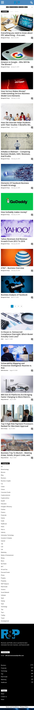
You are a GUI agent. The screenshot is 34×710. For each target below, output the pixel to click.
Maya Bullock (4, 399)
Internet (3, 541)
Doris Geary (4, 428)
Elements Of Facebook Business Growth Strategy (15, 184)
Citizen (3, 489)
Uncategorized (5, 621)
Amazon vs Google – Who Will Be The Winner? (15, 63)
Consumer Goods (5, 492)
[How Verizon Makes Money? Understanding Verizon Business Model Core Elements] (17, 80)
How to (3, 529)
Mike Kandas (4, 370)
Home (11, 11)
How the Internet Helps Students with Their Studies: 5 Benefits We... (16, 123)
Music (2, 561)
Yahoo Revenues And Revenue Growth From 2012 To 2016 (14, 240)
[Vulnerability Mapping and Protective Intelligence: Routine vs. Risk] (17, 352)
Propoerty (3, 581)
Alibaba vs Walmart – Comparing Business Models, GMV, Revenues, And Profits (15, 154)
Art (7, 7)
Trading (3, 615)
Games (3, 518)
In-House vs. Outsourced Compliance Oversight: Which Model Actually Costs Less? (17, 334)
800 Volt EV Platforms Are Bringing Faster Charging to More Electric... (16, 395)
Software (3, 595)
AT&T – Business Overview (12, 268)
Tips (2, 609)
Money (3, 558)
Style (2, 604)
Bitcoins (21, 7)
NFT (2, 566)
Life (2, 549)
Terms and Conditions (12, 707)
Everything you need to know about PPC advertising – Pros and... (17, 34)
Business (3, 478)
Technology (4, 606)
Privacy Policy (24, 707)
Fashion (3, 509)
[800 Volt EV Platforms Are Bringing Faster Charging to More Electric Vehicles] (17, 384)
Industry (3, 532)
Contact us (4, 696)
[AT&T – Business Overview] (17, 257)
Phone (2, 575)
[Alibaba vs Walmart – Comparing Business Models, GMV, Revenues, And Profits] (17, 141)
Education (3, 503)
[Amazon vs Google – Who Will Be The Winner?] (17, 51)
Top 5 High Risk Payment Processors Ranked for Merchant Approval (17, 425)
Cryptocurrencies (5, 495)
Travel (2, 618)
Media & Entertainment (7, 555)
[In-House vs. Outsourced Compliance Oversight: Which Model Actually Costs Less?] (17, 321)
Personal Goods (5, 572)
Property (3, 578)
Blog (26, 7)
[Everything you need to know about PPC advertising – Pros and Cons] (17, 22)
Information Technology (7, 535)
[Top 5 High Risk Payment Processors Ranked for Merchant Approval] (17, 413)
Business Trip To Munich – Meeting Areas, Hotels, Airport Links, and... (16, 454)
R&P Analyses (5, 584)
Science (3, 589)
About (2, 693)
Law (2, 546)
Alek (2, 339)
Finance (3, 512)
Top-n (2, 612)
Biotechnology (13, 7)
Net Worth (3, 563)
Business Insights (6, 481)
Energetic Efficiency (6, 506)
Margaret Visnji (5, 37)
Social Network (5, 592)
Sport (2, 598)
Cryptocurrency (5, 498)
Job (2, 543)
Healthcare (4, 523)
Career (3, 486)
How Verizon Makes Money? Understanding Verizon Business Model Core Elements (15, 93)
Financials (4, 515)
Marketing (3, 552)
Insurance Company (6, 538)
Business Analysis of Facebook (14, 295)
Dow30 (3, 501)
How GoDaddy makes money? (14, 212)
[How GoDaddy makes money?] (17, 201)
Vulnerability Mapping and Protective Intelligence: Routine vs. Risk (16, 365)
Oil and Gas (4, 569)
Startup (3, 601)
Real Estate (4, 586)
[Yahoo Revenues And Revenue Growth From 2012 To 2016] (17, 228)
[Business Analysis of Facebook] (17, 284)
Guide (2, 521)
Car (2, 483)
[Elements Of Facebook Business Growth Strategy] (17, 172)
